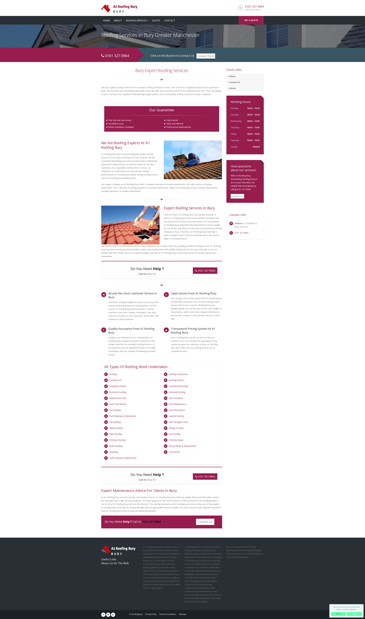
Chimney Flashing (117, 440)
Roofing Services (136, 20)
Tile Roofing (174, 434)
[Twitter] (108, 615)
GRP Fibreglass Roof (178, 422)
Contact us (237, 196)
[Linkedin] (113, 615)
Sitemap (182, 614)
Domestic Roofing (117, 392)
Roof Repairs (115, 410)
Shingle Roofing (176, 428)
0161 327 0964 (254, 6)
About (118, 20)
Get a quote (251, 20)
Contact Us (205, 522)
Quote (156, 20)
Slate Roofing (115, 434)
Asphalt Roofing (176, 416)
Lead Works (174, 452)
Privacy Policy (150, 614)
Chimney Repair (176, 440)
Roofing (113, 374)
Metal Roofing (115, 428)
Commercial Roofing (178, 386)
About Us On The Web (115, 563)
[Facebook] (103, 615)
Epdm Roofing (115, 446)
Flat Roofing (115, 422)
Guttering (113, 452)
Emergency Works (117, 386)
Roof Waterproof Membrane (122, 416)
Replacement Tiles (117, 398)
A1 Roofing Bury (135, 614)
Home (106, 20)
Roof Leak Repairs (117, 404)
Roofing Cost (115, 380)
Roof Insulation (176, 398)
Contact (169, 20)
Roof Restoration (177, 410)
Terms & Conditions (167, 614)
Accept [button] (354, 614)
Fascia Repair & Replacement (182, 446)
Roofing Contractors (178, 374)
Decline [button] (338, 614)
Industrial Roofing (177, 392)
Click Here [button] (352, 609)
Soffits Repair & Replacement (123, 458)
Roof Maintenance (177, 404)
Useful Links (108, 559)
